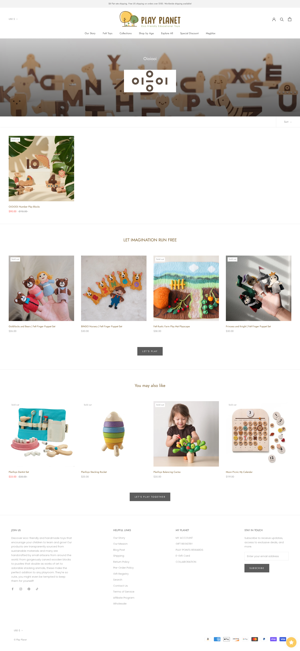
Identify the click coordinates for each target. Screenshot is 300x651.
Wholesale (120, 603)
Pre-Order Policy (123, 567)
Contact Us (120, 585)
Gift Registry (121, 574)
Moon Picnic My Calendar (239, 472)
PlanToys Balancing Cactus (167, 472)
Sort (286, 122)
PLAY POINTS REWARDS (189, 550)
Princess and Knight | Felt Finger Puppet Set (248, 326)
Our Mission (120, 544)
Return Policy (121, 562)
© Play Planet (20, 639)
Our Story (90, 33)
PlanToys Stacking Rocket (94, 472)
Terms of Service (123, 591)
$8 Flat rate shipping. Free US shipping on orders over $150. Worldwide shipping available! (150, 3)
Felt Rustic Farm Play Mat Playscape (171, 326)
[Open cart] (289, 19)
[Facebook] (12, 589)
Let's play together (150, 496)
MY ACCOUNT (184, 538)
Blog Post (119, 550)
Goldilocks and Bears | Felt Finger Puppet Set (32, 326)
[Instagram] (20, 589)
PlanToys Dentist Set (19, 472)
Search (117, 579)
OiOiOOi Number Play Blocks (24, 206)
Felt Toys (107, 33)
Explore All (167, 33)
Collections (126, 33)
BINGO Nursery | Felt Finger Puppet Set (101, 326)
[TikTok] (37, 589)
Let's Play (150, 351)
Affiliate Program (123, 597)
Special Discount (189, 33)
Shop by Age (146, 33)
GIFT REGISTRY (184, 544)
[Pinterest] (29, 589)
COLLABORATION (186, 562)
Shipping (118, 555)
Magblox (210, 33)
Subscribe (256, 568)
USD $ (12, 19)
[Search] (282, 19)
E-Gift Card (183, 555)
